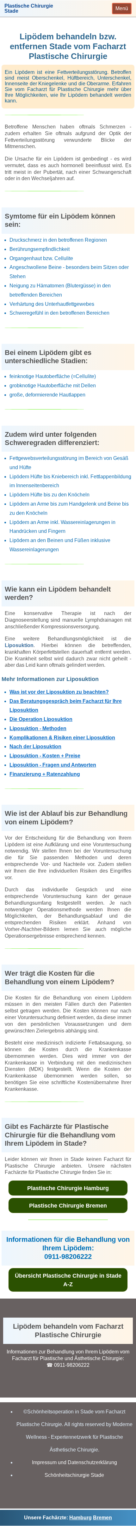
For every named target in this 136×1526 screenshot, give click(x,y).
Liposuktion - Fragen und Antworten (52, 765)
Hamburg (80, 1517)
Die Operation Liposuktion (40, 719)
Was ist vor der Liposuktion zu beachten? (59, 692)
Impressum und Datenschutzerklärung (74, 1462)
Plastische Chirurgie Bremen (68, 1205)
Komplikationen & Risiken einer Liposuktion (62, 737)
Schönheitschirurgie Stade (74, 1475)
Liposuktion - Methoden (37, 728)
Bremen (102, 1517)
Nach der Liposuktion (35, 746)
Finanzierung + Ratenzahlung (44, 774)
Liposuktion (19, 645)
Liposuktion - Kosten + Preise (44, 755)
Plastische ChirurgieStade (28, 8)
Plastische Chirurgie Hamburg (68, 1188)
